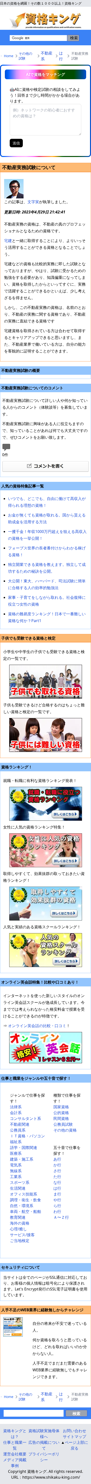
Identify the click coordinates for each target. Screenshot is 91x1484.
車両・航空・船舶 (25, 1211)
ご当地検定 (19, 1240)
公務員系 (17, 1130)
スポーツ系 (19, 1182)
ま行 (57, 1194)
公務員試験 (63, 1124)
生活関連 (17, 1188)
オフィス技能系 (23, 1194)
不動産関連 (19, 1124)
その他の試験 (25, 56)
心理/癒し (18, 1229)
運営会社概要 (14, 1454)
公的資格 (61, 1112)
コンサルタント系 (25, 1118)
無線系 (16, 1170)
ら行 (57, 1205)
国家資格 (61, 1106)
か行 (57, 1165)
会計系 (16, 1112)
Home (8, 56)
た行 (57, 1176)
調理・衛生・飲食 (25, 1200)
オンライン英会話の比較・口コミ (37, 1025)
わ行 (57, 1211)
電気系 (16, 1165)
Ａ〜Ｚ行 (61, 1217)
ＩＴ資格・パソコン (27, 1136)
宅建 (8, 240)
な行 (57, 1182)
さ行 (57, 1170)
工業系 (16, 1176)
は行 (61, 56)
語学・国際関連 (23, 1147)
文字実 (33, 201)
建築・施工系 (21, 1159)
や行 (57, 1200)
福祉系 (16, 1141)
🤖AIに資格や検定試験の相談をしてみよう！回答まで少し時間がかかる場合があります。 (45, 95)
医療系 (16, 1153)
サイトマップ (74, 1436)
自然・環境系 (21, 1205)
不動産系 (46, 56)
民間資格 (61, 1118)
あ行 (57, 1159)
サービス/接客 (22, 1234)
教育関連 (17, 1217)
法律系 (16, 1106)
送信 (16, 143)
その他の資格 (65, 1130)
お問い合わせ (74, 1430)
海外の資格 (19, 1223)
